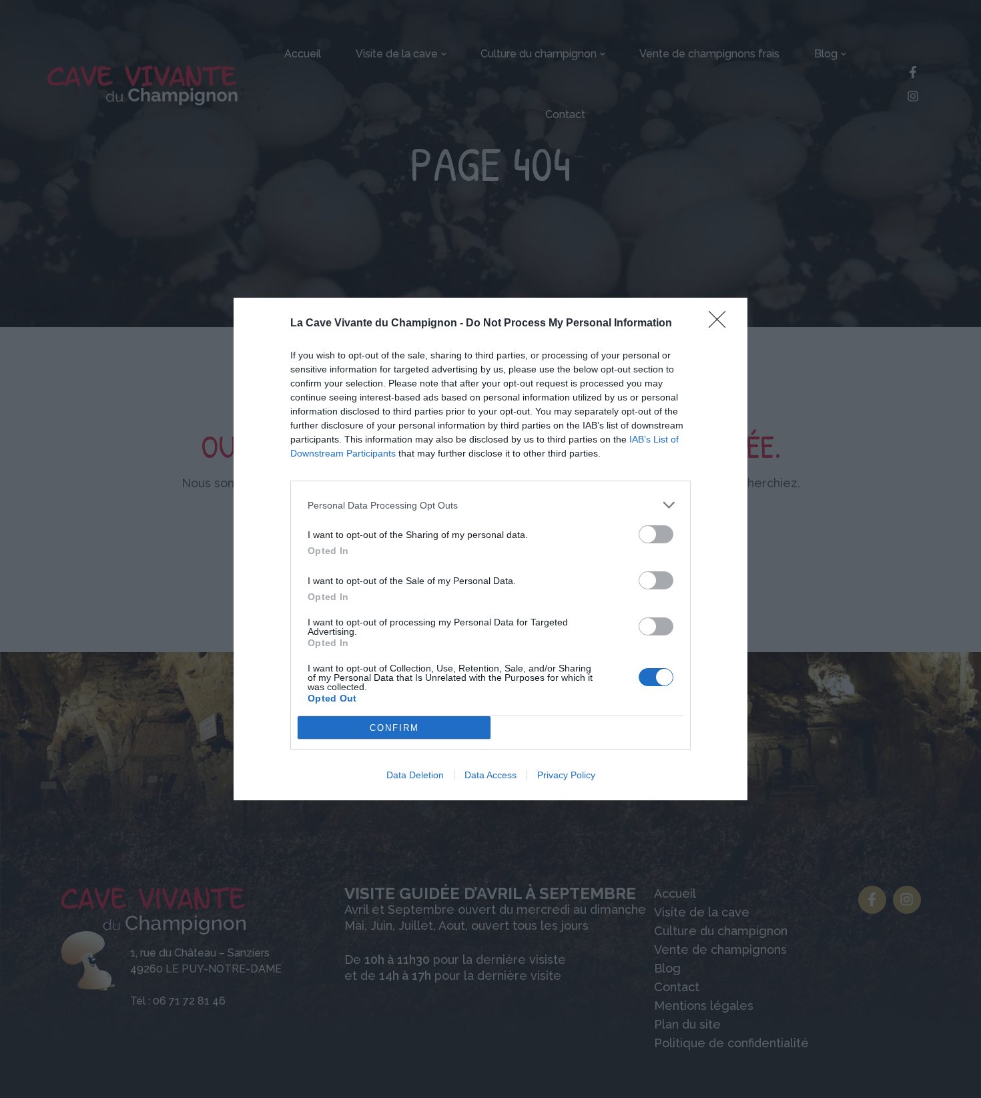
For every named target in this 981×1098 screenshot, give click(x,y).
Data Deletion (415, 775)
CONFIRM (394, 728)
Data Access (490, 775)
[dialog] (490, 549)
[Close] (721, 323)
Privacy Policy (566, 775)
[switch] (656, 534)
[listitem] (490, 505)
